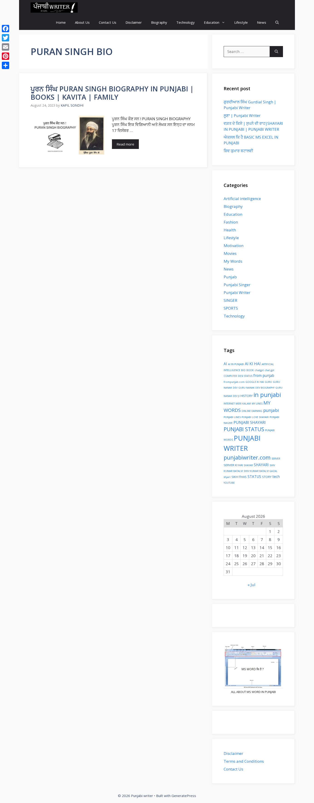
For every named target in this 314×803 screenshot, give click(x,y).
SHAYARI (261, 464)
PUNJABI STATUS (244, 429)
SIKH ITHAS (239, 477)
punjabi (271, 410)
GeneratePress (183, 795)
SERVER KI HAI (233, 465)
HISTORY (246, 396)
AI (225, 363)
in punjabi (267, 394)
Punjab (230, 276)
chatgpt (259, 370)
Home (61, 22)
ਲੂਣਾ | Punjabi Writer (242, 115)
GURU (268, 382)
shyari (227, 477)
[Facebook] (5, 28)
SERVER (275, 458)
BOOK (250, 370)
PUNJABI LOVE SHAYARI (255, 417)
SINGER (230, 300)
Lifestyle (241, 22)
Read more (125, 144)
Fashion (231, 222)
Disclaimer (134, 22)
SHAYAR (248, 465)
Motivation (233, 245)
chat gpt (269, 370)
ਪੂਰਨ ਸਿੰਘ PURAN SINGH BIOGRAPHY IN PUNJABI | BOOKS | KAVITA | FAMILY (112, 93)
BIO (243, 370)
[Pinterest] (5, 56)
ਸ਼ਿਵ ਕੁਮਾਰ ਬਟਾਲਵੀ (238, 150)
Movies (230, 253)
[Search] (276, 51)
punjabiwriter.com (247, 457)
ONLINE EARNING (252, 411)
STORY (266, 477)
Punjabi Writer (237, 292)
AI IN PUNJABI (236, 364)
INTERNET (229, 403)
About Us (82, 22)
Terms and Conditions (244, 761)
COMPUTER (230, 376)
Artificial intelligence (242, 198)
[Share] (5, 65)
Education (211, 22)
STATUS (254, 476)
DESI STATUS (245, 376)
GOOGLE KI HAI (254, 382)
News (261, 22)
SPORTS (231, 308)
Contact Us (107, 22)
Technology (185, 22)
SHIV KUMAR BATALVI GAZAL (260, 471)
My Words (233, 261)
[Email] (5, 47)
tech (276, 476)
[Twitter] (5, 37)
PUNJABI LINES (232, 417)
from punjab (263, 375)
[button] (277, 22)
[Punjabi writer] (54, 7)
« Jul (251, 584)
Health (230, 230)
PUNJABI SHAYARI (250, 422)
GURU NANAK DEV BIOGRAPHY (256, 387)
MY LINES (257, 403)
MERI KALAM (243, 403)
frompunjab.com (234, 382)
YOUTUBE (229, 482)
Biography (159, 22)
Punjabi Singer (237, 284)
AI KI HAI (253, 363)
